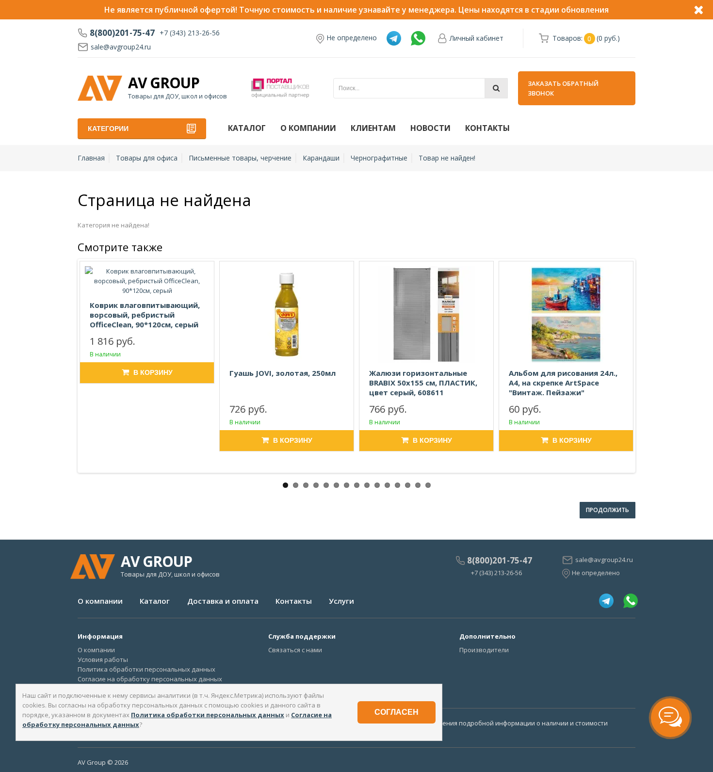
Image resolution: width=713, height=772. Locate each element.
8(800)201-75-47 (122, 33)
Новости (430, 128)
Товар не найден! (447, 157)
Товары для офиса (147, 157)
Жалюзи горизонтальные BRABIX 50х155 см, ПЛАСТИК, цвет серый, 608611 (423, 382)
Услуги (341, 601)
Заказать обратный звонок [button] (563, 88)
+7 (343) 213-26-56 (190, 32)
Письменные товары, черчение (240, 157)
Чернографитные (379, 157)
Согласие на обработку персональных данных (150, 679)
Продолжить (607, 510)
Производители (484, 649)
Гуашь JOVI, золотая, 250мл (282, 373)
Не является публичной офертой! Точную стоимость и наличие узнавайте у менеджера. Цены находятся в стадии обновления (356, 9)
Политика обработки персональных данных (146, 669)
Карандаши (321, 157)
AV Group (163, 83)
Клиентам (373, 128)
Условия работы (103, 659)
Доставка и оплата (223, 601)
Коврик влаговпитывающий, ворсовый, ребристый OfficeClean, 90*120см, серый (145, 314)
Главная (91, 157)
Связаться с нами (295, 649)
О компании (308, 128)
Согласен (396, 712)
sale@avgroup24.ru (121, 46)
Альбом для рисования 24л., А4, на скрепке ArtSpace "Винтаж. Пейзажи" (563, 382)
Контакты (487, 128)
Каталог (247, 128)
